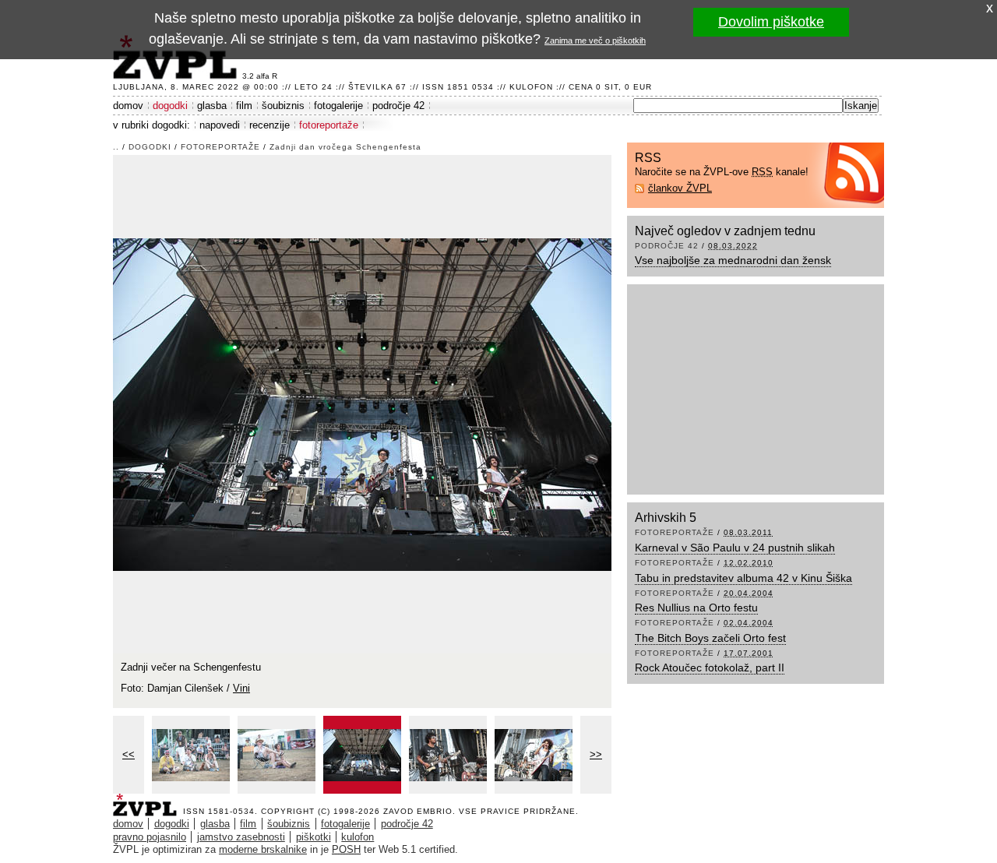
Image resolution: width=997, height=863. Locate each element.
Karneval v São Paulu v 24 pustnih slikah (735, 547)
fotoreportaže (328, 125)
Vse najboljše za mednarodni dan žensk (733, 260)
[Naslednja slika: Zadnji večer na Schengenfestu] (362, 403)
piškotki (313, 837)
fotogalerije (338, 105)
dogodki (170, 105)
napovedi (219, 125)
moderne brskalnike (263, 849)
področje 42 (398, 105)
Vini (241, 688)
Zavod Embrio (418, 811)
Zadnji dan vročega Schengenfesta (345, 147)
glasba (212, 105)
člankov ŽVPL (680, 188)
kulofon (357, 837)
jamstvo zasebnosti (241, 837)
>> (596, 754)
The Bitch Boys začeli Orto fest (710, 638)
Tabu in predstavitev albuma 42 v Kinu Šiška (743, 578)
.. (116, 147)
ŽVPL (148, 800)
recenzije (269, 125)
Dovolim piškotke (771, 22)
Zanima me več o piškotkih (595, 40)
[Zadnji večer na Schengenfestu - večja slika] (191, 755)
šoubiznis (283, 105)
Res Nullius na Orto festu (696, 607)
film (244, 105)
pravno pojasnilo (149, 837)
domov (128, 105)
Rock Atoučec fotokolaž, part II (709, 667)
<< (128, 754)
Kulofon (531, 87)
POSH (346, 849)
